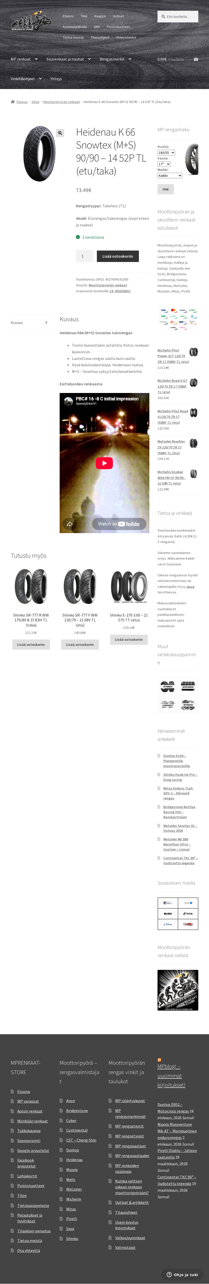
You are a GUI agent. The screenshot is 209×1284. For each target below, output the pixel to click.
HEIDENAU (122, 291)
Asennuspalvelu (75, 26)
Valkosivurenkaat (130, 1237)
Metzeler (74, 1189)
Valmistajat (125, 1247)
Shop (36, 101)
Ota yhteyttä (28, 1250)
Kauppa (100, 16)
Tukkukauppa (29, 1130)
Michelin (73, 1199)
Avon (70, 1100)
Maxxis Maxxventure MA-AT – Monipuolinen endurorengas (177, 1131)
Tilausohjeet (100, 37)
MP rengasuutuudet (132, 1155)
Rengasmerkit (112, 59)
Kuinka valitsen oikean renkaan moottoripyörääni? (132, 1186)
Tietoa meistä (73, 37)
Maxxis (72, 1169)
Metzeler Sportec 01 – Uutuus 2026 (180, 828)
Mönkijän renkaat (32, 1121)
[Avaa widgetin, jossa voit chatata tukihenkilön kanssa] (182, 1275)
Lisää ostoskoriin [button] (31, 644)
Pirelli (71, 1218)
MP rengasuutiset (130, 1145)
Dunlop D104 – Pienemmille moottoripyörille (176, 760)
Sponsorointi (28, 1140)
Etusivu (68, 16)
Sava (70, 1228)
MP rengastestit (129, 1126)
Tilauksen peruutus (34, 1230)
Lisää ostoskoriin (117, 256)
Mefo (70, 1179)
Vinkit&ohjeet (23, 78)
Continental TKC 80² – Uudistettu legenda (180, 860)
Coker (71, 1120)
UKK (97, 26)
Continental (77, 1130)
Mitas (71, 1209)
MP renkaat (21, 59)
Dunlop (72, 1149)
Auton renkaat (30, 1111)
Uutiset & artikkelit (132, 1202)
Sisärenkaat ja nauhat (65, 59)
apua (190, 586)
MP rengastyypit (129, 1136)
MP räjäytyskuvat (130, 1100)
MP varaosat (28, 1101)
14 (111, 291)
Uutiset (118, 16)
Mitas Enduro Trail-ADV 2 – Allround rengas (178, 793)
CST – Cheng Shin (81, 1140)
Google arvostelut (33, 1150)
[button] (60, 133)
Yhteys (56, 78)
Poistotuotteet (118, 26)
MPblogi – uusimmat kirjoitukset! (171, 1075)
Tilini (84, 16)
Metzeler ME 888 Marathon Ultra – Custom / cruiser (177, 844)
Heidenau (74, 1159)
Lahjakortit (27, 1175)
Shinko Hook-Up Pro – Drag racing (180, 777)
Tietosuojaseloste (33, 1205)
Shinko (72, 1238)
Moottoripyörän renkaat (61, 101)
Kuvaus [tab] (17, 322)
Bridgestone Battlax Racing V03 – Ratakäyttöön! (179, 812)
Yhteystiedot (126, 37)
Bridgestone (77, 1110)
